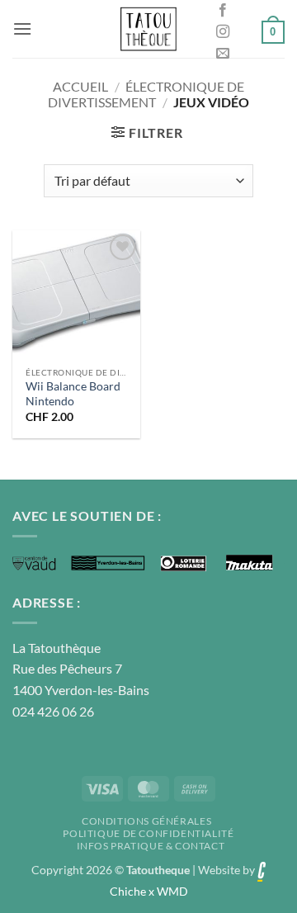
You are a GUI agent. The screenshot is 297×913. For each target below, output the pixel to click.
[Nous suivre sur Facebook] (222, 10)
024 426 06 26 (53, 711)
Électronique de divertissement (146, 94)
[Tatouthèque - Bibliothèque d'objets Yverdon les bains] (148, 29)
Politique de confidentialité (148, 833)
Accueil (80, 86)
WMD (172, 891)
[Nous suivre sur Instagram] (222, 32)
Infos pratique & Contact (151, 846)
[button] (22, 28)
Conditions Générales (146, 821)
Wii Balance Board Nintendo (73, 394)
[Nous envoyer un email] (222, 53)
